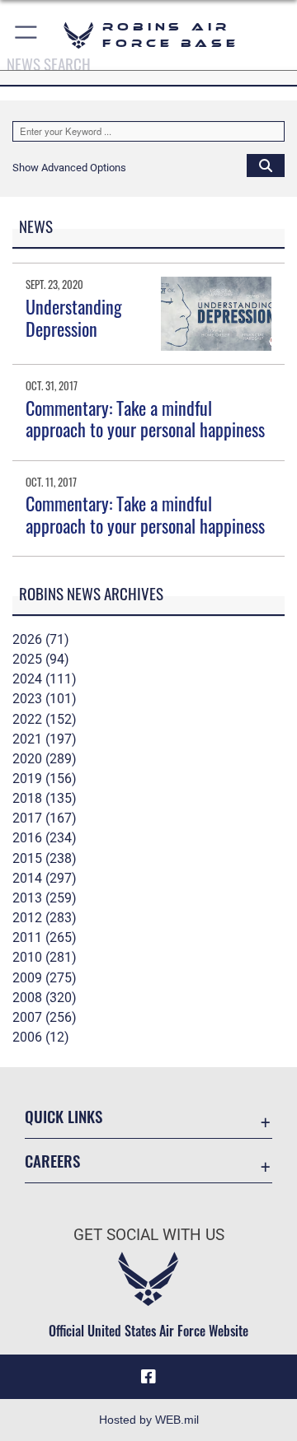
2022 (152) (44, 719)
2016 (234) (44, 838)
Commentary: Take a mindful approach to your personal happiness (145, 418)
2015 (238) (44, 858)
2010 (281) (44, 957)
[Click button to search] (266, 164)
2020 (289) (44, 759)
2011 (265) (44, 937)
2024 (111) (44, 679)
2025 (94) (40, 659)
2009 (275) (44, 978)
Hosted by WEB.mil (149, 1419)
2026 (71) (40, 639)
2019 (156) (44, 778)
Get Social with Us (148, 1234)
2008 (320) (44, 997)
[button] (27, 35)
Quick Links (63, 1116)
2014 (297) (44, 878)
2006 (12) (40, 1037)
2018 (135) (44, 798)
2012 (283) (44, 918)
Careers (52, 1161)
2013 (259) (44, 898)
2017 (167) (44, 818)
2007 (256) (44, 1017)
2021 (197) (44, 739)
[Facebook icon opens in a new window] (148, 1376)
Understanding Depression (74, 317)
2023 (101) (44, 699)
